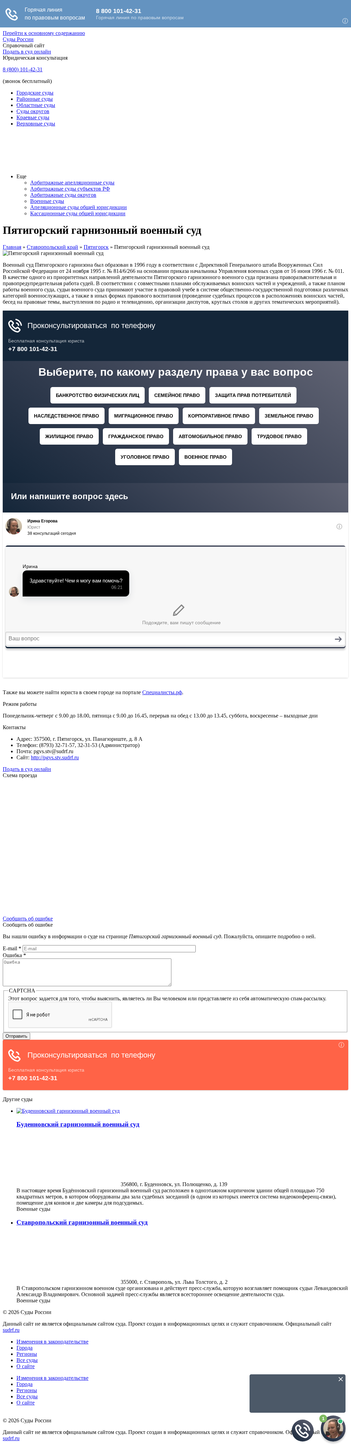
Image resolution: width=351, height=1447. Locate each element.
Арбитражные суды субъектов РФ (70, 189)
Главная (12, 247)
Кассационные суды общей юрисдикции (77, 213)
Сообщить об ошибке (28, 918)
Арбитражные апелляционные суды (72, 182)
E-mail (12, 948)
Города (24, 1348)
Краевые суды (32, 117)
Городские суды (34, 93)
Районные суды (34, 99)
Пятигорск (96, 247)
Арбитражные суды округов (63, 195)
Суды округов (32, 111)
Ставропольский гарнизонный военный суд (82, 1222)
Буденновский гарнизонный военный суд (78, 1124)
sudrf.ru (11, 1330)
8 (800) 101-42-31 (23, 69)
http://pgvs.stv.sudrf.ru (55, 757)
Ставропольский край (52, 247)
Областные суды (35, 105)
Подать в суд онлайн (27, 52)
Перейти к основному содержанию (44, 33)
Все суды (27, 1360)
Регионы (26, 1354)
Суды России (18, 39)
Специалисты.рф (162, 692)
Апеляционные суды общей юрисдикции (78, 207)
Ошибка (14, 955)
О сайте (25, 1366)
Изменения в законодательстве (52, 1341)
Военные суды (47, 201)
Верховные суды (35, 123)
